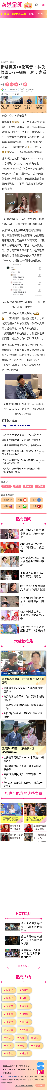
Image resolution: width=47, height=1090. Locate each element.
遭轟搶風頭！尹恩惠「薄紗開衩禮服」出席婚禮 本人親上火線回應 (34, 819)
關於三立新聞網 (10, 1066)
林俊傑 (5, 152)
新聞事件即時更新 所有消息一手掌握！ (21, 440)
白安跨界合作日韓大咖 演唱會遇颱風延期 (24, 698)
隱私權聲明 (24, 1066)
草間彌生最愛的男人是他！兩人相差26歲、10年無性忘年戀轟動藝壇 (39, 828)
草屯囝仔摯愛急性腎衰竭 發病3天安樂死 (23, 784)
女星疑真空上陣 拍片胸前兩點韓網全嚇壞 (32, 561)
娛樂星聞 (4, 62)
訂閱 (20, 500)
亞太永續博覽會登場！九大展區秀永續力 (31, 927)
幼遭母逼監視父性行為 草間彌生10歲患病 (32, 547)
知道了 (41, 1085)
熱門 (40, 14)
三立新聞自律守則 (11, 1069)
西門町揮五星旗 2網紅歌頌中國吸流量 (23, 715)
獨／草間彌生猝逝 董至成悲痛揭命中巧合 (32, 615)
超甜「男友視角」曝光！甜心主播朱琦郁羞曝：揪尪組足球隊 (5, 107)
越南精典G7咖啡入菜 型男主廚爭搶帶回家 (30, 953)
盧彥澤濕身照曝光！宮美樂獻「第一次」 (24, 776)
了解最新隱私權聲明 (25, 1085)
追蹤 (6, 506)
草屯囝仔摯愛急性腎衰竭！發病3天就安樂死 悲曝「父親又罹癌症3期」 (16, 837)
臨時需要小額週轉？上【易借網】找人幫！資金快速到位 (20, 452)
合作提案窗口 (27, 1069)
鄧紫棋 (15, 122)
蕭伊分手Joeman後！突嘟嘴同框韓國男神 (23, 690)
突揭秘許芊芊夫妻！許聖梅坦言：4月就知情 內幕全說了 (11, 819)
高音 (29, 147)
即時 (32, 14)
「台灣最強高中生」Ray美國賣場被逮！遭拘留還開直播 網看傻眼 (39, 837)
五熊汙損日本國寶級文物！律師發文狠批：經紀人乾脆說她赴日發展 (17, 107)
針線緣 (5, 14)
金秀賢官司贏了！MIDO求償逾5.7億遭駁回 (24, 759)
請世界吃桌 (19, 14)
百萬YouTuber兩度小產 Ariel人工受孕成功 (21, 434)
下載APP (7, 500)
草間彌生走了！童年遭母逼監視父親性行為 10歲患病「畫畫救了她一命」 (16, 828)
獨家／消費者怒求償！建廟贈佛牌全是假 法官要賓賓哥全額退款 (28, 107)
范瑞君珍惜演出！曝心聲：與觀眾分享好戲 (24, 767)
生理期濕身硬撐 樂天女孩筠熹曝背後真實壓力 (40, 107)
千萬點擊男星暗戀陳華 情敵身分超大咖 (24, 706)
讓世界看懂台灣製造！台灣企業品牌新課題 (31, 940)
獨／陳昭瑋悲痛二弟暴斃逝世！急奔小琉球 (32, 534)
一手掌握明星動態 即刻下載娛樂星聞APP (21, 445)
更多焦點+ (23, 966)
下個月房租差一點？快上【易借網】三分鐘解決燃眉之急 (20, 461)
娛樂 (12, 62)
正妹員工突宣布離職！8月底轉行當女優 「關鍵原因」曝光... (22, 470)
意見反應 (7, 1073)
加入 (34, 500)
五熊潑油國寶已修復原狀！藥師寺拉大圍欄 (32, 601)
